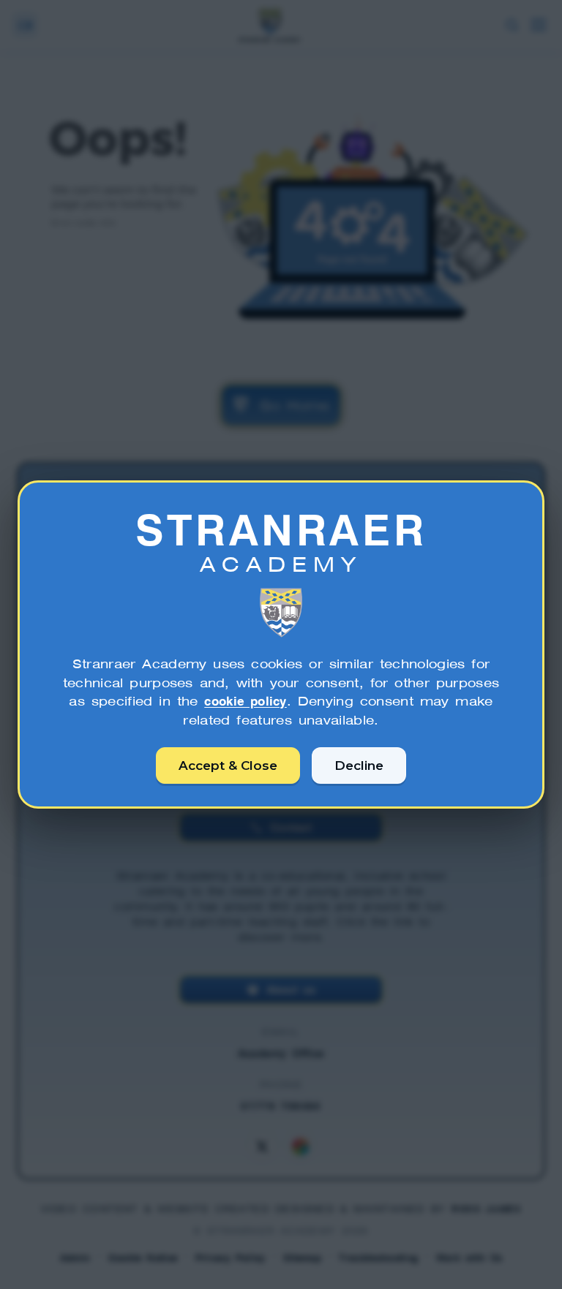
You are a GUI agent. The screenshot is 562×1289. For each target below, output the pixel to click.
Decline (358, 765)
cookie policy (245, 701)
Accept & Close (228, 765)
